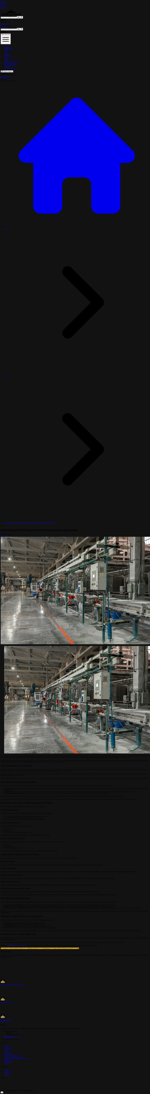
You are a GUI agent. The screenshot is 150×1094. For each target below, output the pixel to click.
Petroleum (7, 59)
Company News (8, 1047)
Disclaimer (4, 1021)
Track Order (4, 3)
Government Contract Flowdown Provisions (16, 1058)
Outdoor (6, 60)
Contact (3, 6)
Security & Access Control (11, 62)
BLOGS (6, 376)
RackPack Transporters (10, 65)
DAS (5, 52)
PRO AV (6, 46)
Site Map (6, 1063)
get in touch (23, 945)
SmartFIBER (8, 55)
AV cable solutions (12, 945)
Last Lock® (7, 66)
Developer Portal (8, 1061)
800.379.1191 (4, 24)
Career (6, 1046)
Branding (6, 1060)
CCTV (6, 51)
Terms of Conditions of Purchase (13, 1057)
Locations (3, 1)
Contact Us (7, 1049)
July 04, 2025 (4, 536)
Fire (5, 57)
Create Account (8, 1071)
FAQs (5, 1051)
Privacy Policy (8, 1054)
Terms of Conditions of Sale (12, 1055)
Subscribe (3, 7)
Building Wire (8, 48)
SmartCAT (7, 54)
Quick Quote (7, 1074)
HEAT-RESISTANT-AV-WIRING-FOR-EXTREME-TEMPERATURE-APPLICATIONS (29, 523)
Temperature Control (10, 63)
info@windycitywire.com (11, 1036)
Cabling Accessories (10, 68)
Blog (2, 4)
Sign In (6, 1070)
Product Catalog (7, 71)
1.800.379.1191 (8, 1037)
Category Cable (8, 49)
